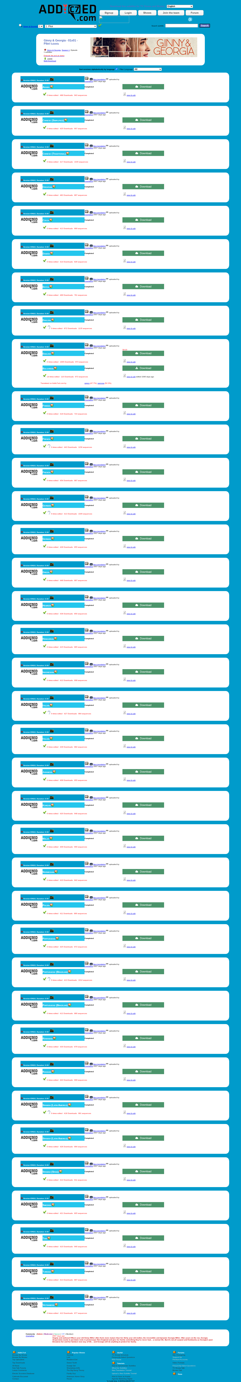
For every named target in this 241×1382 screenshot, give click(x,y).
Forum (194, 12)
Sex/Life (70, 1355)
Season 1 (66, 50)
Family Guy (71, 1373)
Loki (68, 1357)
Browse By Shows (19, 1355)
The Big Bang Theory (75, 1370)
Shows (147, 12)
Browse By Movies (19, 1357)
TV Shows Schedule (120, 1355)
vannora (101, 383)
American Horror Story (76, 1376)
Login (128, 12)
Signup (109, 12)
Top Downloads (18, 1363)
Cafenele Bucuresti (20, 1376)
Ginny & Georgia (54, 50)
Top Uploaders (18, 1359)
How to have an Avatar (121, 1376)
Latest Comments (19, 1370)
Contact (15, 1379)
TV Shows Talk (179, 1368)
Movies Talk (177, 1370)
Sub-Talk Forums (19, 1368)
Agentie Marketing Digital (122, 1379)
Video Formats (178, 1363)
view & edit (131, 95)
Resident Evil (72, 1359)
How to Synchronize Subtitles (124, 1366)
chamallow (89, 81)
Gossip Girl (71, 1366)
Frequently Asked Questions (123, 1357)
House (69, 1379)
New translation (99, 79)
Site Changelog (179, 1355)
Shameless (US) (73, 1368)
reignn (87, 383)
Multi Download (50, 61)
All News (15, 1366)
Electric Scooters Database (23, 1373)
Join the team (171, 12)
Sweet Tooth (72, 1363)
